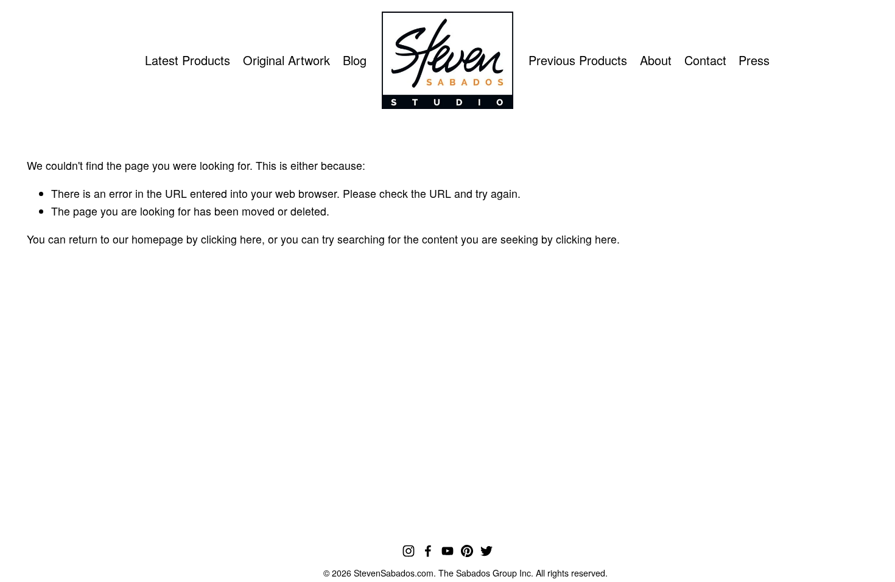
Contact (705, 60)
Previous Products (577, 60)
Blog (355, 60)
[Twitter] (486, 551)
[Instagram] (408, 551)
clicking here (231, 239)
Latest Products (187, 60)
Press (754, 60)
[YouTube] (447, 551)
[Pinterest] (467, 551)
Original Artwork (286, 60)
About (656, 60)
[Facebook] (428, 551)
